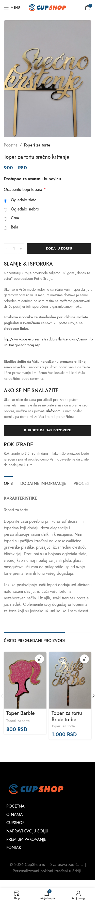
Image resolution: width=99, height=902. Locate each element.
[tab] (8, 483)
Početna (11, 145)
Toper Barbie (20, 713)
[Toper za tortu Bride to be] (70, 680)
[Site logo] (47, 7)
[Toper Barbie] (25, 680)
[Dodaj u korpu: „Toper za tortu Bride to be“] (84, 658)
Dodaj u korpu (59, 248)
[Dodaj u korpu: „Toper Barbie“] (39, 658)
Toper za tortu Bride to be (67, 716)
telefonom (53, 411)
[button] (93, 696)
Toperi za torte (37, 145)
